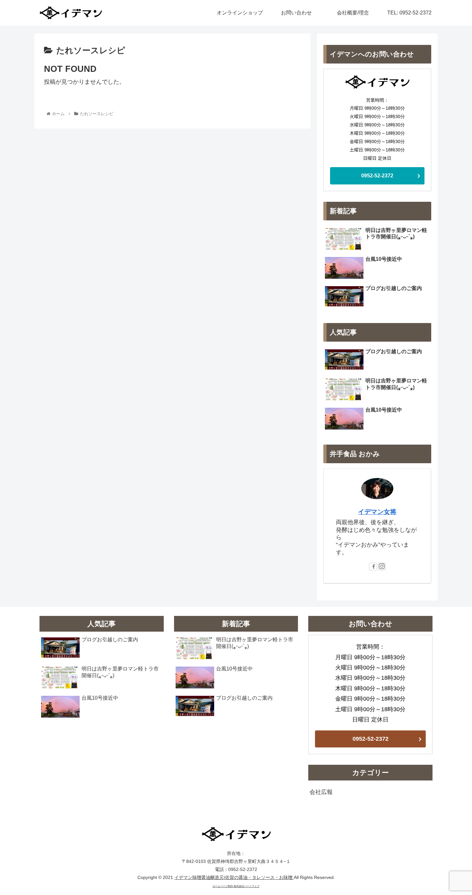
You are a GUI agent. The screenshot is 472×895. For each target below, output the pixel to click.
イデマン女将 (377, 511)
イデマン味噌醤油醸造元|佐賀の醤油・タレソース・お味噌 (234, 877)
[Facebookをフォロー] (373, 566)
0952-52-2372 (377, 175)
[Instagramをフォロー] (382, 566)
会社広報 (321, 792)
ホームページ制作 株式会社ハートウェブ (236, 886)
